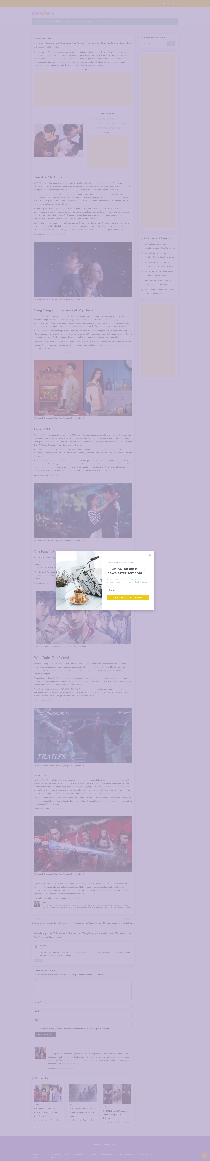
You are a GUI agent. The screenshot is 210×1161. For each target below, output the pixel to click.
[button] (150, 555)
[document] (105, 580)
